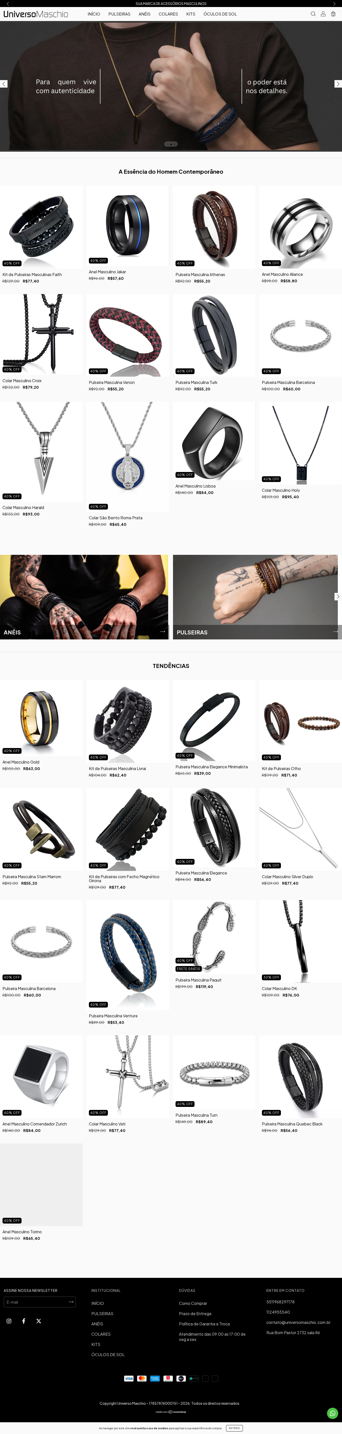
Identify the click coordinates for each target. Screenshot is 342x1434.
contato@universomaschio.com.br (298, 1322)
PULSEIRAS (119, 14)
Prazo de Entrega (195, 1313)
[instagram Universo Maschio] (9, 1321)
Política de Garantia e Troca (204, 1323)
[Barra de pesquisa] (313, 14)
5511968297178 (280, 1301)
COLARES (168, 14)
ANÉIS (144, 14)
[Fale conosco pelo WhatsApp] (332, 1413)
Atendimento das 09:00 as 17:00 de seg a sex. (212, 1336)
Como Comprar (193, 1303)
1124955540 (278, 1312)
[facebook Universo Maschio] (24, 1321)
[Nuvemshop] (171, 1412)
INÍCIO (94, 14)
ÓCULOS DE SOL (220, 14)
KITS (190, 14)
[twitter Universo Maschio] (39, 1321)
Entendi (234, 1428)
